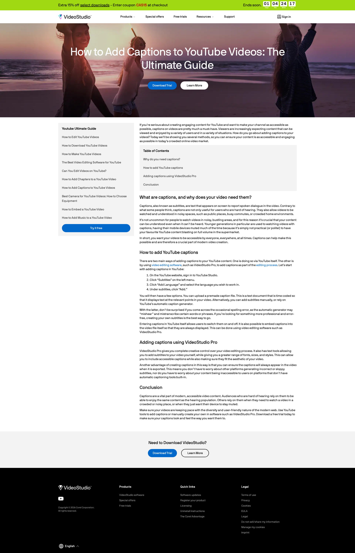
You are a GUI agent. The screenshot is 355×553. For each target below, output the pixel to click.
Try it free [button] (96, 228)
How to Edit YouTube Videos (80, 137)
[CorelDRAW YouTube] (61, 498)
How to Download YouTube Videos (84, 145)
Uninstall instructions (192, 511)
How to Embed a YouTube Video (83, 209)
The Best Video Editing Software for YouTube (91, 162)
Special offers (127, 500)
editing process (266, 265)
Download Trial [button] (162, 85)
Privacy (245, 500)
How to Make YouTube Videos (81, 153)
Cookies (246, 506)
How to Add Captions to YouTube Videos (88, 187)
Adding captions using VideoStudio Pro (169, 176)
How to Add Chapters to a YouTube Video (89, 179)
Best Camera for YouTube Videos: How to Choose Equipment (94, 198)
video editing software (167, 265)
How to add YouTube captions (163, 167)
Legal (244, 516)
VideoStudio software (131, 495)
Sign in (286, 16)
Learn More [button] (194, 85)
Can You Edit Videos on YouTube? (84, 170)
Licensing (186, 506)
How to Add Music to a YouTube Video (87, 217)
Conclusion (151, 184)
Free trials (125, 506)
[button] (128, 17)
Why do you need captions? (161, 159)
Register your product (193, 500)
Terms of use (248, 495)
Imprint (245, 532)
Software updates (190, 495)
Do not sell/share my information (260, 522)
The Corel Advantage (192, 516)
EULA (244, 511)
